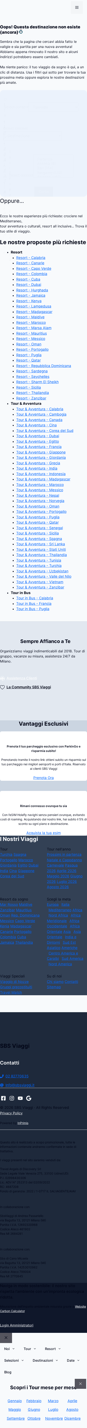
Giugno (34, 1409)
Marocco (25, 860)
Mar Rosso (9, 904)
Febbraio (33, 1401)
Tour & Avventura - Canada (39, 420)
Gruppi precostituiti (16, 987)
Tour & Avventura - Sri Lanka (40, 544)
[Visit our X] (20, 1098)
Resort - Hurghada (32, 290)
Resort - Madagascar (34, 312)
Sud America (72, 958)
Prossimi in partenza (64, 854)
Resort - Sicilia (28, 387)
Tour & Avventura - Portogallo (41, 511)
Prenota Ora (43, 778)
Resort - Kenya (29, 301)
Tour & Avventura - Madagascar (43, 479)
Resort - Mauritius (31, 333)
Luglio (53, 1409)
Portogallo (8, 860)
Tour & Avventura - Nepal (37, 495)
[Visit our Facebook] (3, 1098)
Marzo (53, 1401)
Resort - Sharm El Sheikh (37, 382)
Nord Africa (58, 915)
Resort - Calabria (30, 258)
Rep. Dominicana (25, 915)
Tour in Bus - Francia (34, 603)
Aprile (72, 1401)
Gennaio (15, 1401)
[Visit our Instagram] (11, 1098)
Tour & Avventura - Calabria (39, 409)
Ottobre (34, 1418)
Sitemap (54, 987)
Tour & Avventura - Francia (39, 447)
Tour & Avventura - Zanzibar (40, 587)
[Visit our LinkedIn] (28, 1098)
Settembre (15, 1418)
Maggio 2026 (58, 876)
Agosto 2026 (58, 887)
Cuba (21, 937)
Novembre (53, 1418)
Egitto (22, 865)
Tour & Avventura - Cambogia (41, 414)
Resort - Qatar (28, 360)
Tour (27, 1349)
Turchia (6, 854)
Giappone (26, 871)
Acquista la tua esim (43, 833)
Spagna (20, 854)
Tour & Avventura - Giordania (41, 457)
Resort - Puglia (29, 355)
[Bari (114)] (53, 168)
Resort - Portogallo (32, 349)
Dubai (33, 865)
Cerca (44, 191)
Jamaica (7, 942)
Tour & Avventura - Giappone (41, 452)
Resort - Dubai (28, 285)
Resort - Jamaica (30, 295)
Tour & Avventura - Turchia (39, 566)
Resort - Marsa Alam (34, 328)
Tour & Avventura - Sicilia (37, 533)
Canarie (6, 932)
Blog (7, 1372)
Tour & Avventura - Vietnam (39, 582)
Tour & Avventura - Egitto (37, 441)
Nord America (60, 964)
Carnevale (55, 865)
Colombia (8, 937)
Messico (7, 921)
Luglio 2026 (67, 882)
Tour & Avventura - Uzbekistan (42, 571)
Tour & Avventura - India (36, 468)
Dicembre (72, 1418)
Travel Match (11, 992)
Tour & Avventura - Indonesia (41, 474)
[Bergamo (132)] (53, 173)
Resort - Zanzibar (31, 398)
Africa (77, 910)
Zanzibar (7, 910)
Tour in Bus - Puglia (32, 609)
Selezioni (11, 1360)
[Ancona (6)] (53, 163)
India (4, 871)
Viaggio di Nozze (14, 982)
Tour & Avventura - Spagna (39, 539)
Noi (7, 1349)
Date (71, 1360)
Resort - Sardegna (32, 371)
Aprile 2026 (66, 871)
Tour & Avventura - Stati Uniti (41, 549)
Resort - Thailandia (32, 393)
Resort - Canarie (30, 263)
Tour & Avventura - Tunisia (38, 560)
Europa (53, 904)
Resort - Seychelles (32, 376)
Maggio (14, 1409)
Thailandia (24, 942)
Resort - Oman (28, 344)
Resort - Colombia (31, 274)
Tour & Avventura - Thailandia (41, 555)
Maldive (25, 904)
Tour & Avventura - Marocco (40, 485)
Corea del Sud (12, 876)
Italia (65, 904)
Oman (5, 915)
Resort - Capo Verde (33, 268)
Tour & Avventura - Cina (36, 425)
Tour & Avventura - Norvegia (40, 501)
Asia (67, 932)
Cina (13, 871)
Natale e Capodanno (64, 860)
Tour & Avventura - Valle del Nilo (43, 576)
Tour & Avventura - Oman (37, 506)
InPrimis (23, 1123)
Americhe (69, 948)
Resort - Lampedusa (33, 306)
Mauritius (24, 910)
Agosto (72, 1409)
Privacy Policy (11, 1113)
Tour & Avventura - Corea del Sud (44, 431)
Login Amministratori (16, 1325)
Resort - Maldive (30, 317)
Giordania (8, 865)
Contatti (71, 982)
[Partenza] (53, 159)
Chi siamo (55, 982)
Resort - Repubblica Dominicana (43, 366)
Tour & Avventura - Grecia (38, 463)
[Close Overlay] (80, 1384)
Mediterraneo (60, 910)
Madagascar (20, 926)
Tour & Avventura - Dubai (37, 436)
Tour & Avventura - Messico (39, 490)
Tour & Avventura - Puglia (38, 517)
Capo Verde (25, 921)
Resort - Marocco (31, 322)
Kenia (4, 926)
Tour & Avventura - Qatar (37, 522)
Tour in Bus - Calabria (34, 598)
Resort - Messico (30, 339)
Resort (50, 1349)
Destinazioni (43, 1360)
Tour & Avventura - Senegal (39, 528)
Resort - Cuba (28, 279)
